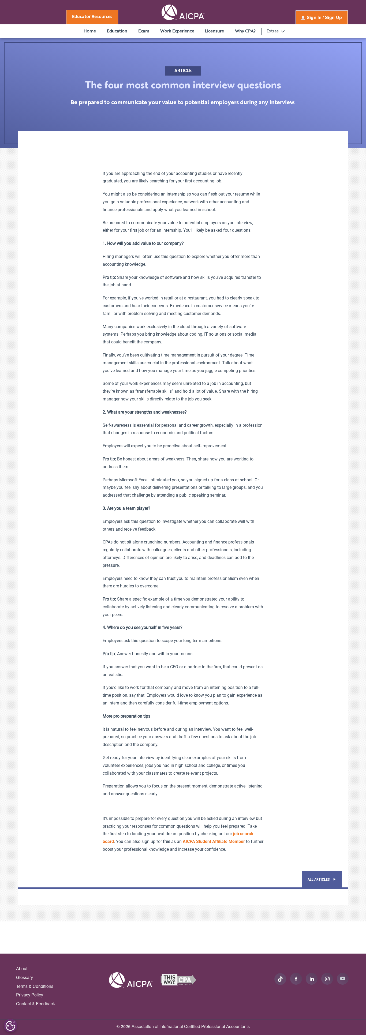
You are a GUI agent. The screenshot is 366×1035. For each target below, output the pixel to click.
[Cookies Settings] (10, 1025)
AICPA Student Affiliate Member (214, 841)
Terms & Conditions (34, 986)
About (21, 968)
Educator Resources (92, 17)
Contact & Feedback (35, 1003)
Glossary (24, 977)
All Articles (319, 879)
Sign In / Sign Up (323, 17)
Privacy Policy (29, 995)
